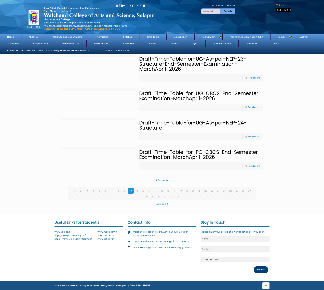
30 (146, 196)
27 (237, 190)
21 (199, 190)
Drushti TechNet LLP (140, 285)
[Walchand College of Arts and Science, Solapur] (90, 16)
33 (165, 196)
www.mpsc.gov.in (107, 231)
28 (243, 190)
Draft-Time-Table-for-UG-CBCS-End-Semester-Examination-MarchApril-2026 (200, 96)
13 (149, 190)
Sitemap (231, 5)
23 (212, 190)
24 (218, 190)
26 (230, 190)
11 (137, 190)
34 (171, 196)
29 (249, 190)
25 (224, 190)
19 (187, 190)
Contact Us (217, 5)
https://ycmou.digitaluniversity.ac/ (73, 239)
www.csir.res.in (106, 235)
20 (193, 190)
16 (168, 190)
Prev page (163, 180)
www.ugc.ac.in (63, 231)
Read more (254, 77)
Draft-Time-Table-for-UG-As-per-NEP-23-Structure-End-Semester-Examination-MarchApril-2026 (193, 64)
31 (153, 196)
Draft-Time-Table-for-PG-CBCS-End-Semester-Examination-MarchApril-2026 (200, 154)
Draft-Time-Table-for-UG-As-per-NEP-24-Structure (193, 125)
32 (158, 196)
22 (205, 190)
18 (181, 190)
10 (131, 190)
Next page (160, 204)
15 (162, 190)
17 (174, 190)
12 (143, 190)
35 (177, 196)
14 (156, 190)
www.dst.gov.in (106, 239)
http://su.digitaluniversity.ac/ (70, 235)
